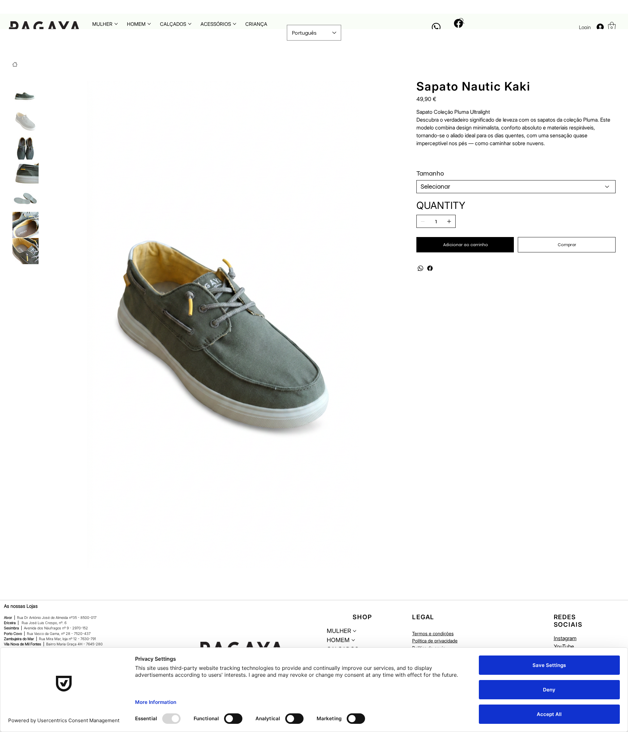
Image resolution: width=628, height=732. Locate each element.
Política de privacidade (435, 640)
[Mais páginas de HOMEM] (149, 24)
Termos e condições (433, 633)
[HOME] (14, 64)
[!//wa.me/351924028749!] (436, 27)
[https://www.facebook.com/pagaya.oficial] (458, 23)
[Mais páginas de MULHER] (116, 24)
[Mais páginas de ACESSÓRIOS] (234, 24)
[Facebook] (430, 268)
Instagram (565, 638)
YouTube (564, 646)
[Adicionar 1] (449, 221)
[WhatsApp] (420, 268)
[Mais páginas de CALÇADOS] (189, 24)
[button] (612, 26)
